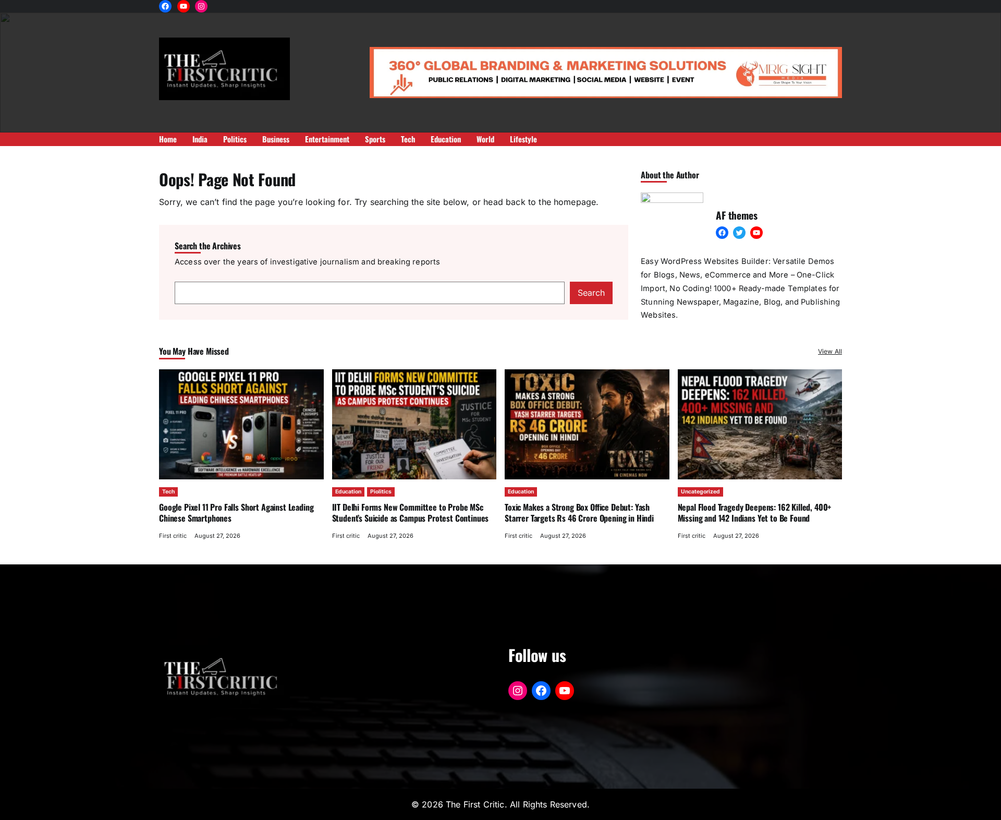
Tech (168, 491)
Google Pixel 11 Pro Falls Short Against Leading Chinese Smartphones (236, 512)
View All (830, 351)
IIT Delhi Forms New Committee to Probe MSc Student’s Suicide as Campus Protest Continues (410, 512)
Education (348, 491)
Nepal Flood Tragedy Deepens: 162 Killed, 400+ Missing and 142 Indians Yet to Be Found (755, 512)
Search (591, 292)
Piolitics (381, 491)
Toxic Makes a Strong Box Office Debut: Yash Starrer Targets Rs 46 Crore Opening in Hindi (580, 512)
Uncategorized (700, 491)
